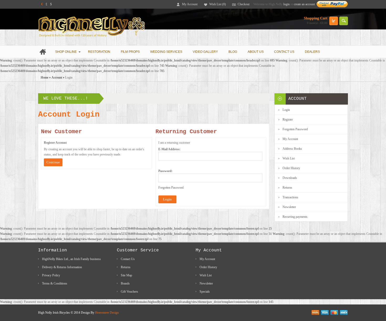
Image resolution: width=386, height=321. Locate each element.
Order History (291, 168)
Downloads (290, 178)
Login (68, 77)
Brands (125, 283)
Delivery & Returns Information (62, 267)
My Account (189, 4)
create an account (304, 4)
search (344, 21)
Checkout (243, 4)
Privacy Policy (51, 275)
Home (44, 77)
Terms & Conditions (54, 283)
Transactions (290, 197)
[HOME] (44, 52)
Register (288, 119)
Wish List (289, 158)
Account (56, 77)
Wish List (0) (217, 4)
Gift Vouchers (129, 291)
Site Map (126, 275)
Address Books (292, 149)
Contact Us (128, 259)
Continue (53, 162)
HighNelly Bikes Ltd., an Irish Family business (71, 259)
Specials (205, 291)
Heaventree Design (107, 312)
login (286, 4)
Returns (287, 187)
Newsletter (289, 207)
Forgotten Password (171, 187)
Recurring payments (295, 217)
